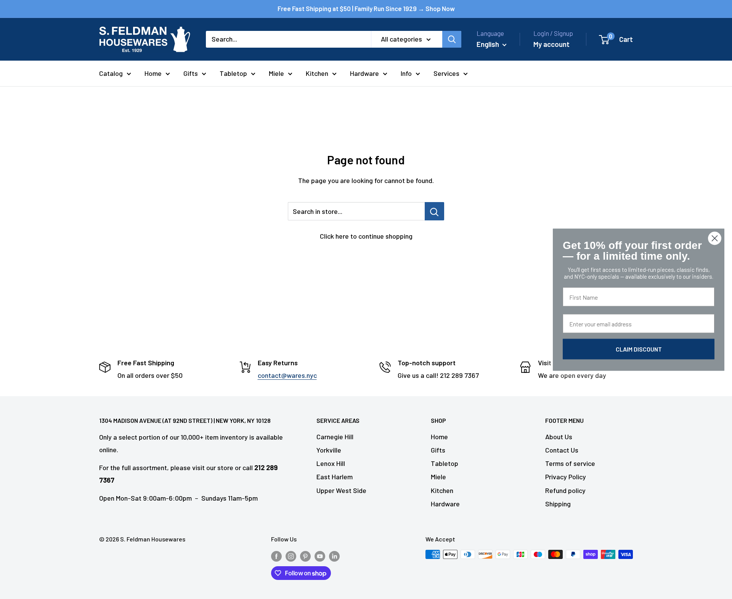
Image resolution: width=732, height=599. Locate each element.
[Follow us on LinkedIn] (334, 556)
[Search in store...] (434, 211)
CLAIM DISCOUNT (639, 348)
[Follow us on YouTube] (320, 556)
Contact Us (561, 450)
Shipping (558, 503)
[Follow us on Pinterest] (305, 556)
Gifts (190, 73)
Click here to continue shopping (366, 236)
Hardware (364, 73)
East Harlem (334, 476)
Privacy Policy (565, 476)
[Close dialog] (714, 238)
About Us (558, 436)
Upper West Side (341, 490)
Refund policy (565, 490)
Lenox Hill (330, 463)
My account (551, 44)
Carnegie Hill (334, 436)
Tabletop (233, 73)
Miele (276, 73)
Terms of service (570, 463)
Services (446, 73)
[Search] (451, 39)
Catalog (111, 73)
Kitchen (317, 73)
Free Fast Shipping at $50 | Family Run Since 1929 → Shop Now (366, 8)
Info (406, 73)
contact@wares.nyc (287, 375)
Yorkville (328, 450)
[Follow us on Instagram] (291, 556)
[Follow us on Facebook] (276, 556)
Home (153, 73)
